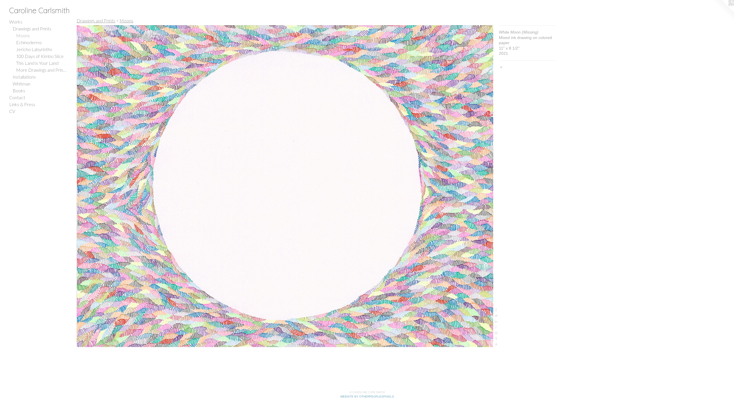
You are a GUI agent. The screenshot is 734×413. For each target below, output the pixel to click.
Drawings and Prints (32, 28)
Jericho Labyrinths (34, 49)
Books (19, 90)
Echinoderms (29, 42)
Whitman (21, 83)
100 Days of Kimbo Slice (40, 56)
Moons (23, 35)
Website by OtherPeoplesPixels (367, 396)
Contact (17, 97)
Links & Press (22, 104)
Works (15, 21)
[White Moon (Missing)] (285, 186)
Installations (24, 76)
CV (12, 111)
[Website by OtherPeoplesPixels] (722, 11)
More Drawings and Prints (41, 70)
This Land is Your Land (37, 63)
